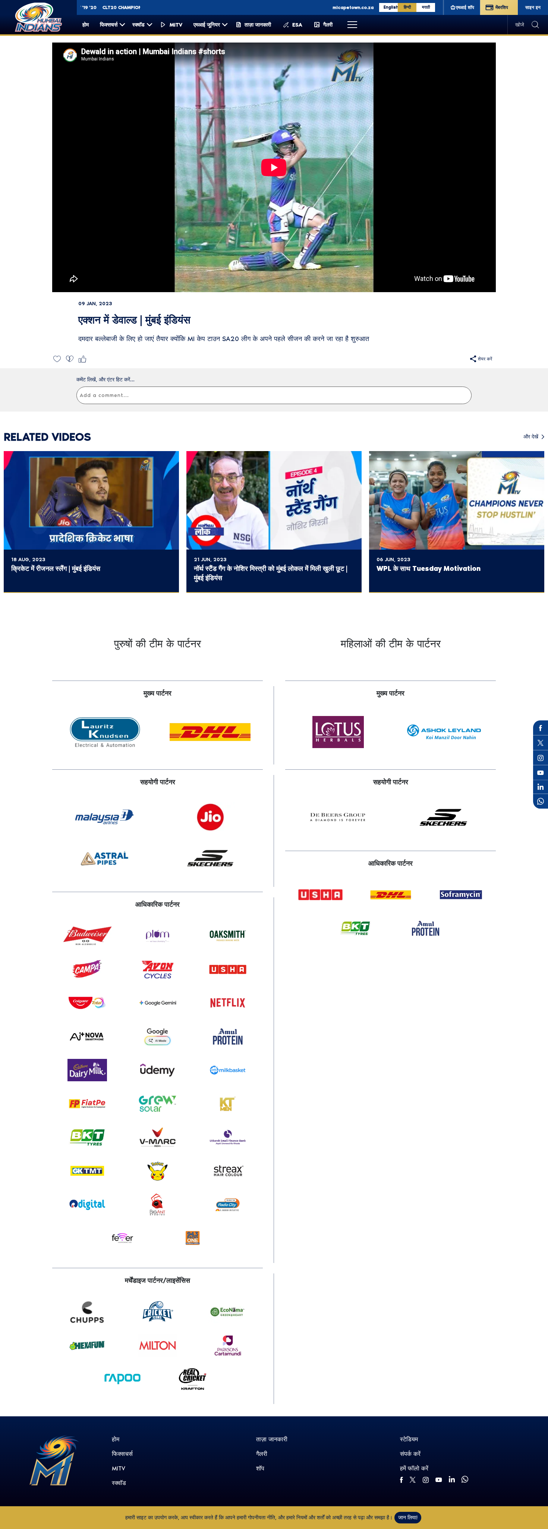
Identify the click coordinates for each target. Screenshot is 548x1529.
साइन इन (533, 7)
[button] (57, 358)
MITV (118, 1468)
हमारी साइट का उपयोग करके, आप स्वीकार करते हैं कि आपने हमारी (186, 1517)
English (391, 7)
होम (115, 1439)
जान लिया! (408, 1517)
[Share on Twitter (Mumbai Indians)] (540, 742)
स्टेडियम (409, 1439)
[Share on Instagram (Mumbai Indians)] (540, 757)
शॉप (260, 1468)
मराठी (426, 7)
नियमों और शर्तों (311, 1517)
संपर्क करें (410, 1453)
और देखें (530, 437)
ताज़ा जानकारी (271, 1439)
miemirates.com (332, 7)
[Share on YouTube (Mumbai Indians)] (540, 772)
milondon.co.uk (374, 7)
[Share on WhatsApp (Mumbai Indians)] (540, 801)
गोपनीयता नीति (261, 1517)
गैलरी (261, 1453)
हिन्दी (407, 7)
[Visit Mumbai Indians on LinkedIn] (540, 786)
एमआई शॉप (465, 7)
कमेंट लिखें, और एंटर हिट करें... (105, 379)
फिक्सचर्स (122, 1453)
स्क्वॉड (119, 1482)
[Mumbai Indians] (38, 17)
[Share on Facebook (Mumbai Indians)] (540, 727)
